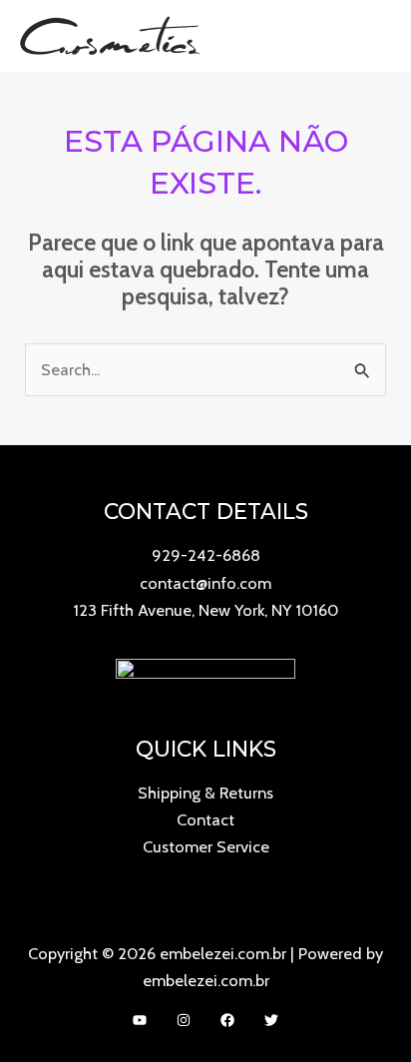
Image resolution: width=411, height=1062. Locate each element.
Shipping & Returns (205, 792)
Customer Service (206, 846)
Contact (205, 819)
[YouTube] (140, 1020)
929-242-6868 (206, 555)
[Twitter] (271, 1020)
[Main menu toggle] (369, 35)
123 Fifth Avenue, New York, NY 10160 (205, 610)
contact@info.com (205, 583)
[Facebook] (227, 1020)
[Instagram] (184, 1020)
